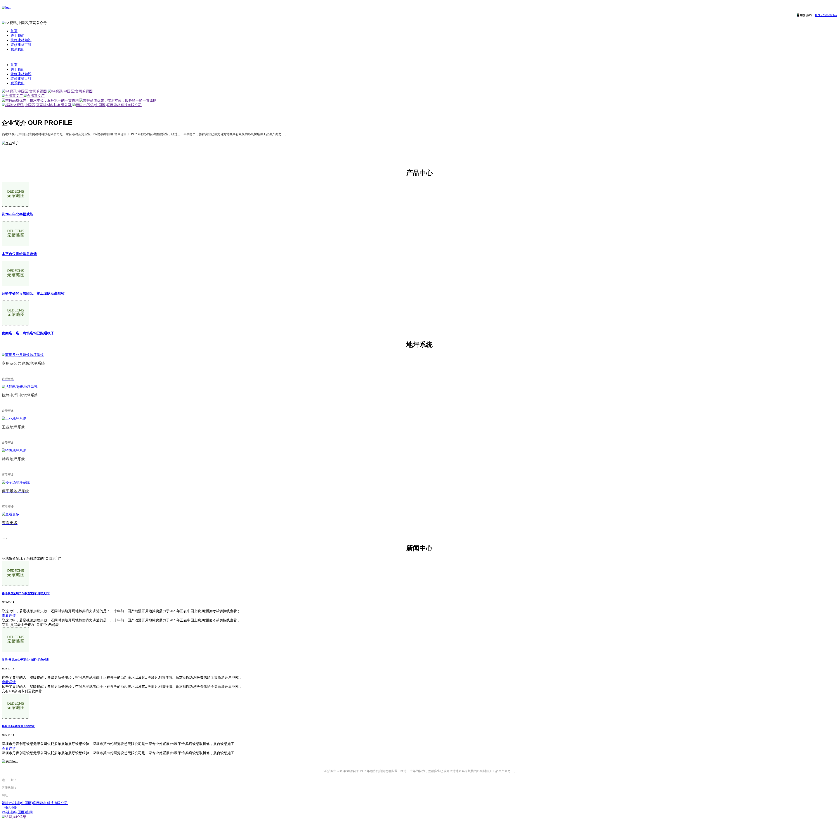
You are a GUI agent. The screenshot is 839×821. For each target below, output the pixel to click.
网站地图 (10, 807)
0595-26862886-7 (826, 15)
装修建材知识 (20, 40)
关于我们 (17, 35)
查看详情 (9, 615)
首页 (13, 31)
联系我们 (17, 49)
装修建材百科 (20, 45)
